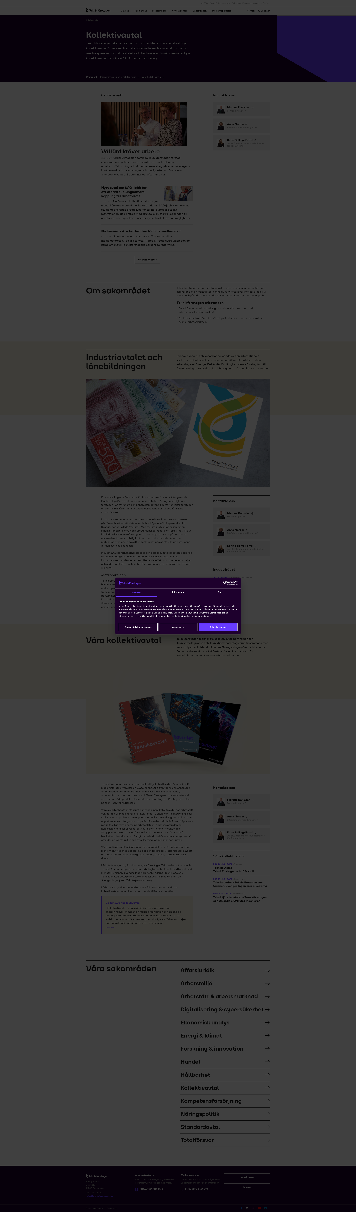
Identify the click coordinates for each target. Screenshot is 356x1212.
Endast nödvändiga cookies (138, 627)
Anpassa (176, 627)
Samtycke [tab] (136, 592)
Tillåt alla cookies (218, 627)
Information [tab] (178, 592)
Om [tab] (219, 592)
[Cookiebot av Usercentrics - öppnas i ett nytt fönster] (225, 583)
